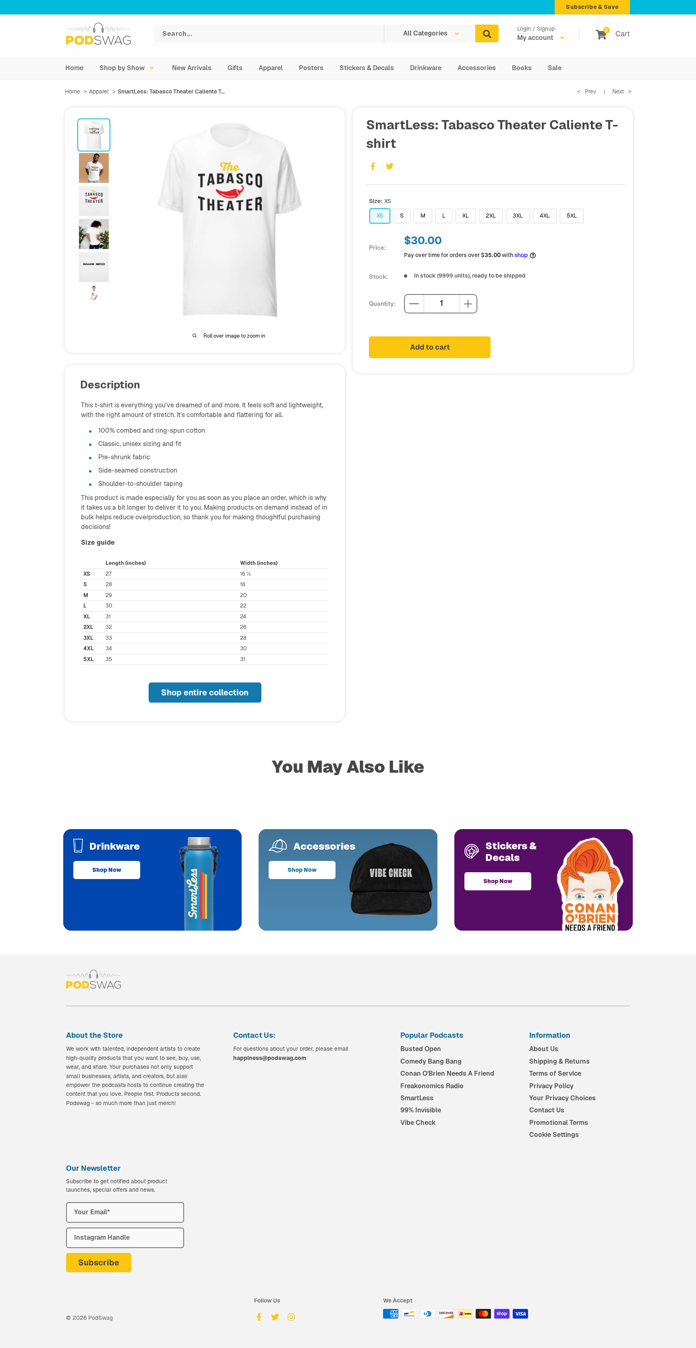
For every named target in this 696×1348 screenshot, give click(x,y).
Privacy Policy (551, 1086)
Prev (587, 91)
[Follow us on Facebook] (259, 1317)
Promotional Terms (558, 1122)
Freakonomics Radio (432, 1086)
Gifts (235, 68)
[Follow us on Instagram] (291, 1317)
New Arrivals (191, 68)
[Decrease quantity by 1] (414, 304)
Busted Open (420, 1049)
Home (74, 68)
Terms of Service (555, 1073)
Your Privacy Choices (562, 1098)
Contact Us (546, 1110)
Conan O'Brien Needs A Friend (447, 1073)
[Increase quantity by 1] (468, 304)
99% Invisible (420, 1110)
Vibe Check (418, 1122)
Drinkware (425, 68)
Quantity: (382, 303)
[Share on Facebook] (372, 166)
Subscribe (98, 1262)
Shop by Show (122, 68)
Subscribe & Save (592, 6)
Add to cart (430, 347)
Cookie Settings (554, 1134)
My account (536, 37)
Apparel (271, 68)
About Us (543, 1049)
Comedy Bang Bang (431, 1061)
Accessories (477, 68)
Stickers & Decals (367, 68)
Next (622, 91)
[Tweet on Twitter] (389, 166)
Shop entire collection (205, 692)
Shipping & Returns (559, 1061)
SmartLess (416, 1098)
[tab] (93, 134)
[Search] (487, 33)
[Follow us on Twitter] (275, 1317)
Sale (554, 68)
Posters (311, 68)
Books (522, 68)
